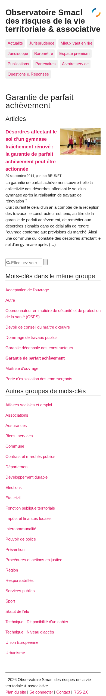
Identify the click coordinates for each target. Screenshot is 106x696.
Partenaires (45, 63)
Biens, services (19, 435)
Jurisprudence (41, 43)
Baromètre (43, 53)
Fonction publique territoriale (30, 508)
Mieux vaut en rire (76, 43)
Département (17, 466)
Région (11, 570)
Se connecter (41, 692)
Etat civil (12, 497)
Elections (13, 487)
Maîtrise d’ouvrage (21, 368)
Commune (14, 446)
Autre (10, 300)
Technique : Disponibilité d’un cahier (36, 621)
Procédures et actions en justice (33, 559)
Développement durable (26, 477)
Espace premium (74, 53)
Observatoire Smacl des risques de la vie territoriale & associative (53, 20)
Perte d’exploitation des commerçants (38, 378)
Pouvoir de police (20, 539)
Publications (18, 63)
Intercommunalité (20, 528)
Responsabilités (19, 580)
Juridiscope (18, 53)
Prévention (14, 549)
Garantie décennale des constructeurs (39, 347)
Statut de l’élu (17, 611)
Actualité (15, 43)
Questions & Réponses (28, 74)
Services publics (20, 590)
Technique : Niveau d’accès (29, 632)
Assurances (16, 425)
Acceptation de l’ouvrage (27, 290)
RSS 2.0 (80, 692)
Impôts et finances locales (28, 518)
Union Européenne (21, 642)
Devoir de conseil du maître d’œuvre (37, 327)
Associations (16, 415)
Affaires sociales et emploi (28, 404)
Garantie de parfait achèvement (35, 358)
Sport (10, 601)
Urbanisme (15, 652)
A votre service (75, 63)
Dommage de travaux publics (31, 337)
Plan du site (15, 692)
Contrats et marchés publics (30, 456)
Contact (63, 692)
